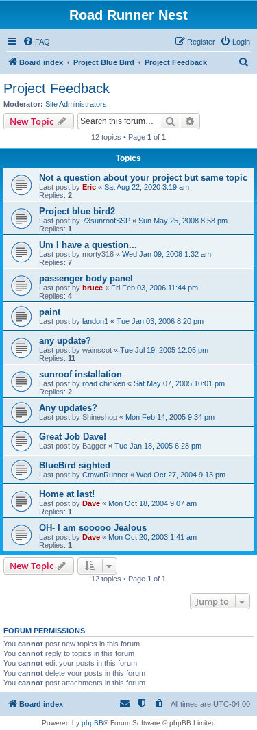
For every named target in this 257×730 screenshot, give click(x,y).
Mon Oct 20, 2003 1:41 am (152, 537)
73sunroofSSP (106, 220)
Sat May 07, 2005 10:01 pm (179, 383)
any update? (65, 341)
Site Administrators (76, 104)
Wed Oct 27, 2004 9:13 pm (180, 474)
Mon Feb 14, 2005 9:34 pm (170, 417)
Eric (89, 187)
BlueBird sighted (74, 465)
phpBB (92, 723)
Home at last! (67, 494)
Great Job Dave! (72, 436)
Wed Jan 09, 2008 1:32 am (166, 254)
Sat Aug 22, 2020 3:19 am (146, 187)
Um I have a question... (88, 245)
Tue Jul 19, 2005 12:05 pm (164, 350)
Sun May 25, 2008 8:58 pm (183, 220)
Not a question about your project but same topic (143, 178)
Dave (91, 503)
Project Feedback (56, 88)
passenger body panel (86, 278)
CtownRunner (105, 474)
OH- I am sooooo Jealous (93, 528)
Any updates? (68, 408)
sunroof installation (80, 374)
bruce (92, 288)
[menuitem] (36, 42)
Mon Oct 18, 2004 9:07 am (152, 503)
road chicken (103, 383)
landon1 (95, 321)
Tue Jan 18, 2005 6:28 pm (157, 446)
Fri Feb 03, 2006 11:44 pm (154, 288)
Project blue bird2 (77, 211)
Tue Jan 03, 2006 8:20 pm (160, 321)
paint (49, 312)
